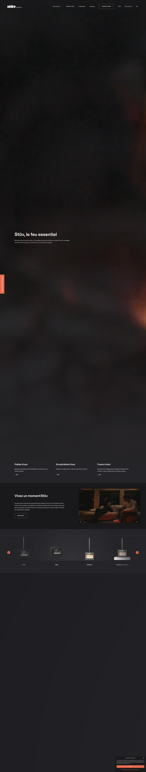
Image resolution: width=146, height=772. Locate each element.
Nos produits (56, 6)
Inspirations (82, 6)
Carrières (92, 6)
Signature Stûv (70, 6)
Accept (130, 766)
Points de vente (106, 6)
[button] (143, 758)
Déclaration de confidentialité (134, 769)
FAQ (119, 6)
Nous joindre (128, 6)
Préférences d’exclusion (125, 769)
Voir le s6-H (21, 515)
